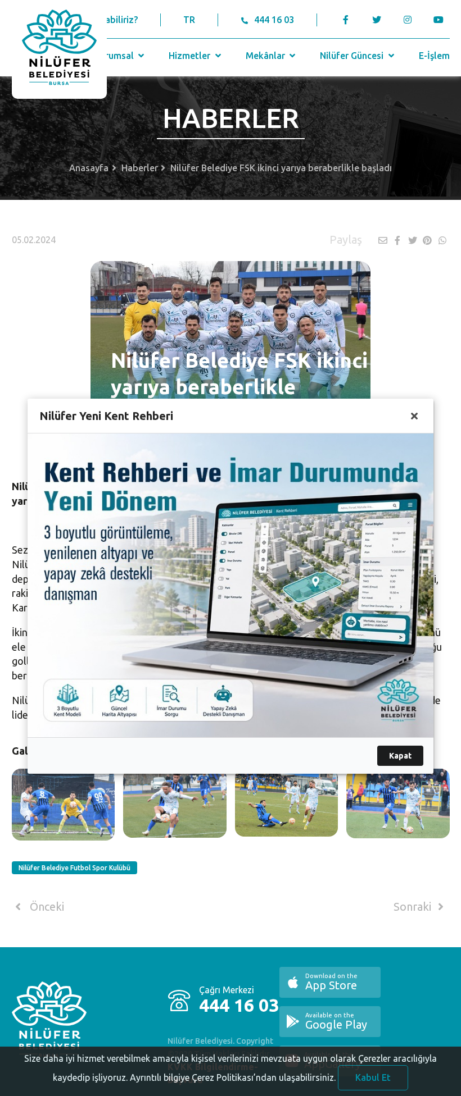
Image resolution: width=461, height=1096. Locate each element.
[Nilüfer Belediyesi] (59, 49)
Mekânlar (266, 56)
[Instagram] (408, 20)
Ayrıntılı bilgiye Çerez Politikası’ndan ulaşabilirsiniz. (233, 1077)
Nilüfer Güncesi (353, 56)
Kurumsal (115, 56)
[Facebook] (346, 20)
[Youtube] (441, 20)
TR (189, 20)
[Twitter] (377, 20)
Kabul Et (373, 1077)
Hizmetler (191, 56)
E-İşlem (434, 56)
